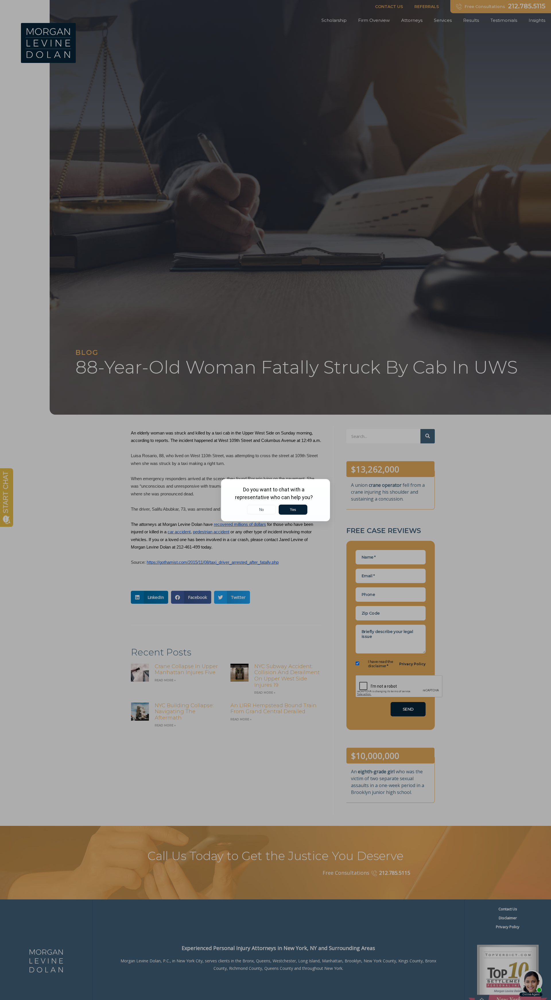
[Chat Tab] (275, 500)
